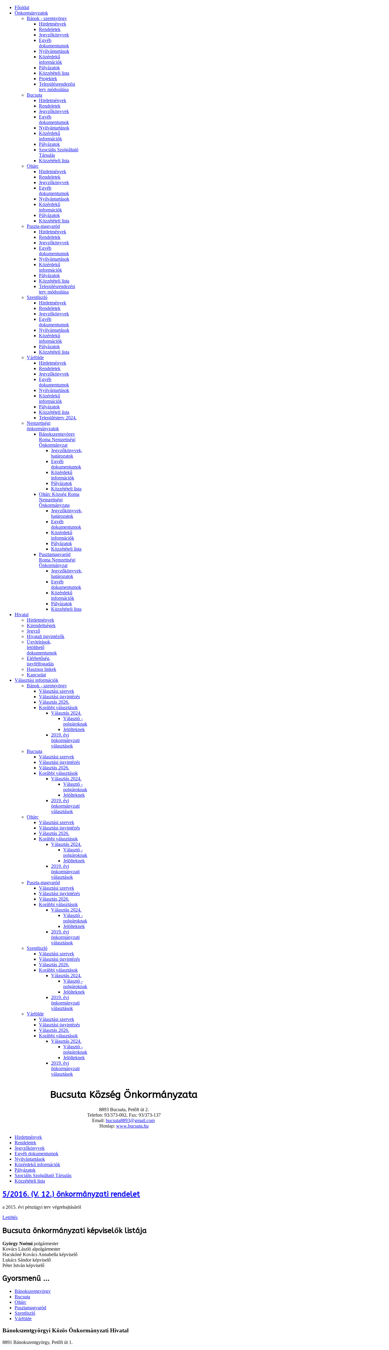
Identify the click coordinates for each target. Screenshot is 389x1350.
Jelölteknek (74, 729)
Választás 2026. (54, 702)
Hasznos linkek (41, 669)
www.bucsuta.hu (132, 1125)
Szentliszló (37, 297)
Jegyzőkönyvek (54, 34)
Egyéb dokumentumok (54, 43)
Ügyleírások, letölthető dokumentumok (42, 647)
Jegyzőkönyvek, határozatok (66, 453)
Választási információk (36, 680)
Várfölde (35, 357)
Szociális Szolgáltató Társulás (43, 1175)
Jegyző (33, 631)
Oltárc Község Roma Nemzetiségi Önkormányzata (59, 500)
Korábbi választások (58, 707)
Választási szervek (56, 691)
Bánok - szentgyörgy (47, 18)
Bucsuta (34, 95)
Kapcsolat (36, 674)
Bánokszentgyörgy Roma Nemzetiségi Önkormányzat (57, 439)
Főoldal (22, 7)
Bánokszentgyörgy (33, 1291)
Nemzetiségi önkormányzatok (43, 426)
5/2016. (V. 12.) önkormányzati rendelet (71, 1194)
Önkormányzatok (31, 12)
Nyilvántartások (54, 51)
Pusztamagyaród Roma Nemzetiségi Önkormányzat (57, 560)
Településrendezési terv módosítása (57, 86)
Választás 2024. (66, 713)
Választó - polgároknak (75, 721)
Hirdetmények (52, 23)
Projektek (48, 78)
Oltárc (33, 166)
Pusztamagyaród (30, 1307)
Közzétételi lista (54, 73)
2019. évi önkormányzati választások (65, 740)
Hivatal (22, 614)
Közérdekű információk (50, 59)
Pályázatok (49, 67)
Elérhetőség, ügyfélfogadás (40, 661)
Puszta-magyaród (43, 226)
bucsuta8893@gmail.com (130, 1120)
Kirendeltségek (41, 625)
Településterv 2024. (58, 417)
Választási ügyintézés (59, 696)
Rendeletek (49, 29)
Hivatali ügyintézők (45, 636)
